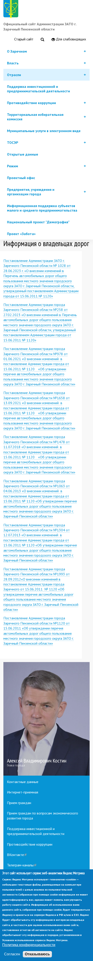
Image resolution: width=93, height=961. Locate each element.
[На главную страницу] (11, 10)
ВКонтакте (17, 854)
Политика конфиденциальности (28, 945)
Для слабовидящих (70, 39)
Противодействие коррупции (29, 844)
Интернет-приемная (22, 792)
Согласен (12, 954)
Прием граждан (19, 802)
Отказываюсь (37, 954)
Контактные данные (22, 781)
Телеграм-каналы (21, 865)
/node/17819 (46, 719)
